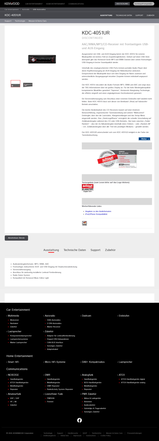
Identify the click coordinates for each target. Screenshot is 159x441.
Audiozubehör (89, 405)
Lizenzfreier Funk (54, 394)
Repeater (14, 389)
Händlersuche (73, 433)
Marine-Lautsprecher (18, 342)
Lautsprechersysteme (19, 339)
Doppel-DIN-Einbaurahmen (58, 339)
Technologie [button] (20, 21)
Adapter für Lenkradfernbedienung (61, 335)
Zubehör (150, 15)
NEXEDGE (13, 375)
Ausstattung (106, 15)
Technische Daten (124, 15)
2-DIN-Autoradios (54, 323)
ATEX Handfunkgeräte (19, 382)
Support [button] (8, 21)
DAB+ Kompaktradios (93, 362)
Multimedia (13, 316)
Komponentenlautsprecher (21, 335)
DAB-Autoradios (54, 320)
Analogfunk (87, 375)
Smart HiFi (13, 362)
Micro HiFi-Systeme (55, 362)
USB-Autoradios (39, 9)
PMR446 (50, 398)
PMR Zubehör (89, 394)
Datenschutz (91, 435)
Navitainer (14, 323)
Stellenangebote (49, 435)
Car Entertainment (34, 4)
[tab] (51, 252)
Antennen (88, 401)
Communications (76, 4)
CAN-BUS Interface (55, 342)
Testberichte (96, 433)
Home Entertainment (55, 4)
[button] (42, 54)
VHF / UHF (14, 398)
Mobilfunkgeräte (16, 386)
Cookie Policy (106, 435)
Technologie (47, 433)
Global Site (65, 435)
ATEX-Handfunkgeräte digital (133, 379)
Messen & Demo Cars (114, 433)
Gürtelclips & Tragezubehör (95, 408)
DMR (47, 375)
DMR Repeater (53, 386)
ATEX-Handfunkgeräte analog (133, 382)
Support (139, 15)
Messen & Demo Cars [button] (37, 21)
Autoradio (25, 9)
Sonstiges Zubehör (55, 346)
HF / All (13, 401)
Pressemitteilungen (134, 433)
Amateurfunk (14, 394)
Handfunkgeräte (16, 379)
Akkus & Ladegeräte (92, 398)
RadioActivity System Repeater (60, 389)
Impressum (77, 435)
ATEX (122, 375)
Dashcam (86, 316)
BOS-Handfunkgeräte (92, 382)
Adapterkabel (52, 349)
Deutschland (122, 4)
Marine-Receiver (53, 326)
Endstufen (124, 316)
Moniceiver (14, 320)
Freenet (50, 401)
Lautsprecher (14, 331)
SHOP (85, 433)
